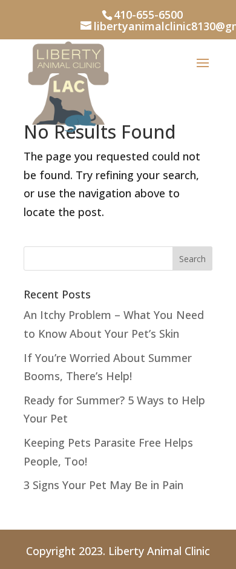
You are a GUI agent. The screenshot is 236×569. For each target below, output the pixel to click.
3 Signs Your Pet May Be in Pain (103, 485)
